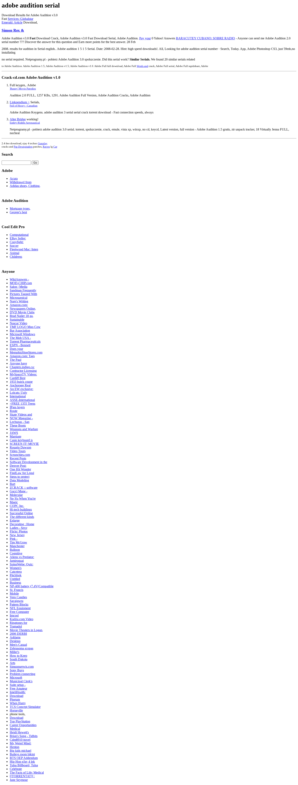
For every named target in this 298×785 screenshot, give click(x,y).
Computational (19, 234)
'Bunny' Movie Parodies (23, 88)
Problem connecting (22, 674)
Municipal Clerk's (21, 681)
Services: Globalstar (20, 18)
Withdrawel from (20, 182)
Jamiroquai (17, 560)
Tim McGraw (18, 542)
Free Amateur (18, 688)
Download (16, 696)
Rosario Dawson (20, 447)
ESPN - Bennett (20, 345)
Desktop (15, 641)
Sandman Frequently (23, 290)
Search (7, 154)
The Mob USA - (20, 338)
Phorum (15, 699)
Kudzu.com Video (21, 619)
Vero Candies (18, 597)
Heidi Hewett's (19, 732)
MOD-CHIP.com (21, 283)
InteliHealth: (18, 692)
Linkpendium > (20, 102)
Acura (14, 178)
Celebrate (16, 769)
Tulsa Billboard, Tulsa (24, 765)
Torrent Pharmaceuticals (25, 341)
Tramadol (16, 626)
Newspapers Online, (23, 308)
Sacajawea (16, 601)
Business (15, 582)
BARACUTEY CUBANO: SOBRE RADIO (205, 38)
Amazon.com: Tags (22, 356)
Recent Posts (18, 458)
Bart (12, 484)
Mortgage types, (20, 208)
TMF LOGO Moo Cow (25, 327)
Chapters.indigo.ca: (22, 367)
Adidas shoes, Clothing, (25, 186)
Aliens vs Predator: (22, 557)
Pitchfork (15, 575)
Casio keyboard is (21, 440)
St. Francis (16, 590)
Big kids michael (20, 750)
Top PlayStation (20, 721)
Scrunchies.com (20, 454)
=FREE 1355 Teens (22, 403)
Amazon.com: (19, 305)
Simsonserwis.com (22, 666)
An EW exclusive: (21, 389)
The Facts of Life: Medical (27, 772)
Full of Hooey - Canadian (24, 105)
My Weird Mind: (20, 743)
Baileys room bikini (22, 754)
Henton (14, 747)
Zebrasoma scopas (21, 648)
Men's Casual (18, 644)
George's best (18, 212)
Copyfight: (17, 242)
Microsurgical (18, 297)
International (18, 396)
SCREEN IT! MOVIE (24, 443)
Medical (15, 728)
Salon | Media (18, 286)
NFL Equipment (20, 608)
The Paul (15, 359)
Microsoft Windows (22, 334)
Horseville (16, 710)
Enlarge (15, 520)
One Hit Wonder (20, 469)
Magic (14, 502)
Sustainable (17, 319)
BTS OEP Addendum (24, 758)
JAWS (14, 433)
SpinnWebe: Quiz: (21, 564)
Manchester (17, 546)
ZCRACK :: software (24, 487)
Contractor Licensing (23, 370)
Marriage (15, 436)
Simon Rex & (13, 30)
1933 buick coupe (21, 381)
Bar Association (20, 330)
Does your (16, 348)
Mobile (14, 593)
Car (55, 146)
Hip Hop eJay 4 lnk (22, 761)
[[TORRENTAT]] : (22, 776)
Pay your (145, 38)
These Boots (18, 425)
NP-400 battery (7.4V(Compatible (32, 586)
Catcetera (16, 571)
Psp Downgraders (23, 146)
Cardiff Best (17, 378)
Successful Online (21, 513)
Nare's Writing (19, 301)
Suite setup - (18, 685)
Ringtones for (18, 622)
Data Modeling (19, 480)
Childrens (16, 256)
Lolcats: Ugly (18, 392)
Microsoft (16, 677)
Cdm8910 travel (20, 739)
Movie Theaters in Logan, (26, 630)
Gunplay (42, 143)
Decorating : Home (22, 524)
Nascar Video (18, 323)
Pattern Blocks (19, 604)
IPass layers (17, 407)
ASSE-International (22, 400)
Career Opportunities (23, 725)
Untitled (15, 579)
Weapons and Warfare (24, 429)
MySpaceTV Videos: (23, 374)
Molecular (16, 495)
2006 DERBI (18, 633)
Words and (142, 66)
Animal (14, 253)
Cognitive (16, 553)
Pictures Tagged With (23, 294)
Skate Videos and (21, 414)
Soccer (14, 245)
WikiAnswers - (19, 279)
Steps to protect (19, 476)
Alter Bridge (18, 119)
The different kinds (22, 517)
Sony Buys (17, 670)
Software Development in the (28, 462)
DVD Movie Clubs (22, 312)
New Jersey (17, 535)
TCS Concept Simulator (25, 706)
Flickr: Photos (19, 531)
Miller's (14, 652)
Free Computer (19, 612)
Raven (46, 146)
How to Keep (18, 655)
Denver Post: (18, 465)
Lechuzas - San (19, 422)
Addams (15, 637)
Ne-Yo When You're (23, 498)
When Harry (18, 703)
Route (13, 411)
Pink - (13, 538)
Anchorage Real (20, 385)
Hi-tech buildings (21, 509)
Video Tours (18, 451)
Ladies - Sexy (18, 527)
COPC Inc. (17, 506)
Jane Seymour (19, 780)
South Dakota (18, 659)
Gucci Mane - (18, 491)
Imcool (14, 615)
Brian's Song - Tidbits (24, 736)
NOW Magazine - (21, 418)
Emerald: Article (12, 22)
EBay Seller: (18, 238)
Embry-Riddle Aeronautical (25, 122)
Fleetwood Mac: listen (24, 249)
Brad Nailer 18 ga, (21, 316)
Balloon (15, 549)
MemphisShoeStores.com (26, 352)
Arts (12, 663)
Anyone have (18, 363)
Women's (15, 568)
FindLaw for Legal (22, 473)
